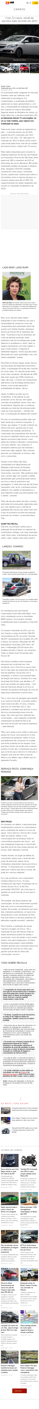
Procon (23, 1072)
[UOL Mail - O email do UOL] (27, 3)
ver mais (18, 1391)
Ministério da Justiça (10, 1074)
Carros (19, 9)
